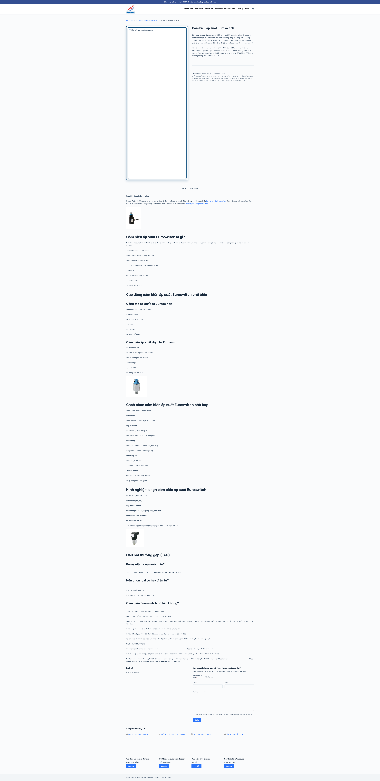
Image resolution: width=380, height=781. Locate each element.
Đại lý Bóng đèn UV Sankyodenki (212, 73)
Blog (247, 9)
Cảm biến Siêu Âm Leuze (234, 759)
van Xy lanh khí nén (132, 762)
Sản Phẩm (209, 9)
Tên (195, 682)
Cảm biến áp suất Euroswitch (207, 76)
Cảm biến (194, 762)
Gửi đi (197, 720)
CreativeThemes (165, 778)
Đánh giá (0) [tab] (194, 188)
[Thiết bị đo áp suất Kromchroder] (174, 744)
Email (227, 682)
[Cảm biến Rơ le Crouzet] (206, 744)
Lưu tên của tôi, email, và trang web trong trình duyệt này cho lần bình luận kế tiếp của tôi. (224, 714)
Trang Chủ (188, 9)
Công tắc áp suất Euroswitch (236, 78)
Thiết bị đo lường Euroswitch (233, 80)
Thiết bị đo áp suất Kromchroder (172, 759)
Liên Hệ (240, 9)
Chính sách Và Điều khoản (225, 9)
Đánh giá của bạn (197, 677)
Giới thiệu (199, 9)
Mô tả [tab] (184, 188)
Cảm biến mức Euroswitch (229, 76)
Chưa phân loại (229, 762)
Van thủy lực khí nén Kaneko (137, 759)
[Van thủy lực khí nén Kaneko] (141, 744)
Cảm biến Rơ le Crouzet (200, 759)
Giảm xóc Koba (214, 80)
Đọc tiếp (131, 766)
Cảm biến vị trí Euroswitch (212, 78)
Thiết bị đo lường (165, 762)
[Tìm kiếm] (253, 9)
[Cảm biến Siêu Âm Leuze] (239, 744)
